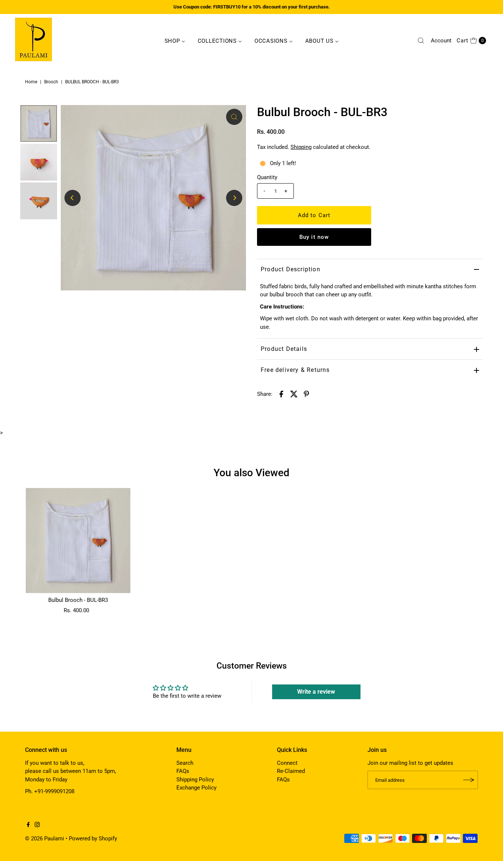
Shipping (301, 147)
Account (441, 40)
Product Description (290, 269)
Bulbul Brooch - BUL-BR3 (78, 600)
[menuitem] (174, 40)
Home (31, 81)
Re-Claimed (291, 771)
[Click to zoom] (234, 117)
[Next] (234, 198)
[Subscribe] (469, 780)
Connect (287, 763)
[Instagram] (37, 825)
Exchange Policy (196, 787)
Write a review (316, 691)
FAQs (182, 771)
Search (184, 763)
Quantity (267, 177)
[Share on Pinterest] (306, 393)
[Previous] (72, 198)
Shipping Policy (195, 779)
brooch (51, 81)
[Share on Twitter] (293, 393)
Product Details (284, 348)
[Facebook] (28, 825)
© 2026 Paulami (44, 838)
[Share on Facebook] (281, 393)
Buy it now (314, 237)
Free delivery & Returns (295, 369)
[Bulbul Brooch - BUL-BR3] (78, 540)
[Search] (421, 40)
